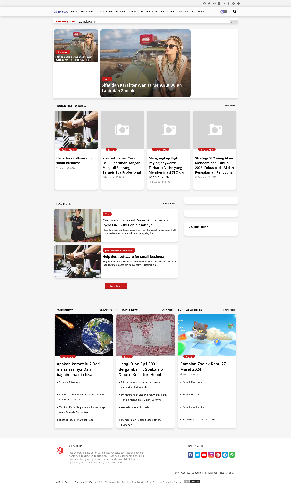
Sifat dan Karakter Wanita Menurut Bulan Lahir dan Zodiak (142, 87)
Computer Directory (173, 482)
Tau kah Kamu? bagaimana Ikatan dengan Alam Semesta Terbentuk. (83, 410)
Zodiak (132, 11)
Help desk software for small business (74, 160)
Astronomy (105, 11)
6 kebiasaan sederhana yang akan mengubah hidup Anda (140, 384)
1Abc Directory (139, 482)
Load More (116, 286)
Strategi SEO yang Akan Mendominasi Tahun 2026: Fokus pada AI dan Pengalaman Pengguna (214, 165)
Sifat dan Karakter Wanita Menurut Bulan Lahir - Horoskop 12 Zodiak (73, 58)
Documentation (149, 11)
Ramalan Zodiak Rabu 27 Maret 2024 (203, 366)
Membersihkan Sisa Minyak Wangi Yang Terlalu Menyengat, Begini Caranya (144, 397)
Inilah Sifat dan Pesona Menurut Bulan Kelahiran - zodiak (81, 397)
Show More (229, 105)
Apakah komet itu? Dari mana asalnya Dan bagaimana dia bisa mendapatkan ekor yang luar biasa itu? (83, 374)
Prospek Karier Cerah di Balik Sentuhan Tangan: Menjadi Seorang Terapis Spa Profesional (122, 165)
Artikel (119, 11)
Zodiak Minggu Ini (193, 382)
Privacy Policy (226, 472)
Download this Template (192, 11)
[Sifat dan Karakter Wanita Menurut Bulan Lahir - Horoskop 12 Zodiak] (76, 45)
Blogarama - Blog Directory (118, 482)
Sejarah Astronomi (70, 382)
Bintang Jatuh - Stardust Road (76, 419)
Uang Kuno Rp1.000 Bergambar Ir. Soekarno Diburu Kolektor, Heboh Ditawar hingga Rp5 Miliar (142, 372)
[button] (232, 21)
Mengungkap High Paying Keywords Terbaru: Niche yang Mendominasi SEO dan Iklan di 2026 (167, 167)
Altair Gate (98, 482)
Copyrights (197, 472)
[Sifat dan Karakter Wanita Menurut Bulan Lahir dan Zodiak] (145, 63)
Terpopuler (87, 11)
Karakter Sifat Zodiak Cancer (199, 419)
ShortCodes (167, 11)
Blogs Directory (154, 482)
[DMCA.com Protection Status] (191, 482)
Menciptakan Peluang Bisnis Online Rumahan (141, 422)
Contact (185, 472)
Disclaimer (211, 472)
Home (74, 11)
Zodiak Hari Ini (88, 21)
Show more (169, 203)
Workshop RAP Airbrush (135, 407)
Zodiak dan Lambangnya (197, 407)
